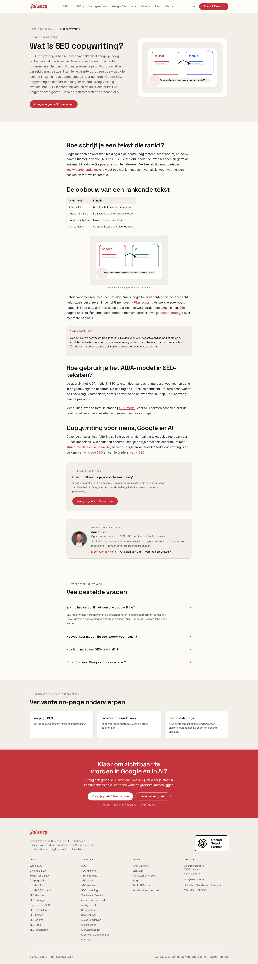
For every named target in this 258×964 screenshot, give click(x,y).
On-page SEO (48, 28)
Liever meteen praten (153, 796)
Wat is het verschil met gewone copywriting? (129, 607)
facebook (202, 885)
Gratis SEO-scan (213, 6)
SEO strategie (37, 900)
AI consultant (88, 924)
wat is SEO (136, 452)
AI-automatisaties (91, 929)
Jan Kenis (98, 532)
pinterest (202, 889)
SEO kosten (36, 914)
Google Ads (119, 6)
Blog (157, 6)
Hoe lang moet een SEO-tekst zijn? (129, 649)
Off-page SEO (38, 880)
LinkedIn (189, 885)
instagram (216, 885)
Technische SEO (39, 875)
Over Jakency (141, 865)
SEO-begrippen (39, 929)
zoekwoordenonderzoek (83, 169)
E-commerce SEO (40, 905)
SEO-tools (35, 924)
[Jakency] (39, 6)
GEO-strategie (89, 875)
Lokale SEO (36, 885)
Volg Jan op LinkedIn (158, 551)
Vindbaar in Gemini (92, 895)
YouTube (189, 889)
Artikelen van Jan (131, 551)
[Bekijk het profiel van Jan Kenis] (79, 539)
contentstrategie (171, 313)
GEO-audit (87, 880)
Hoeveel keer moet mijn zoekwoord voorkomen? (129, 636)
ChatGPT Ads (89, 914)
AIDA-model (127, 408)
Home (33, 28)
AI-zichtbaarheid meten (94, 900)
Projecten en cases (144, 875)
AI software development (95, 934)
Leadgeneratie (98, 6)
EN (194, 6)
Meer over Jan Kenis (104, 551)
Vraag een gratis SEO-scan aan (53, 104)
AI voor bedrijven (91, 919)
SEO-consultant (38, 909)
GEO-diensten (89, 870)
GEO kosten (88, 885)
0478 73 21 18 (192, 874)
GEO (83, 865)
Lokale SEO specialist (42, 890)
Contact (170, 6)
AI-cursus (86, 939)
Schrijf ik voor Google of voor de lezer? (129, 662)
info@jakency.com (194, 879)
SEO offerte (36, 919)
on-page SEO (93, 452)
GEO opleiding (89, 890)
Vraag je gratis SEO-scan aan (95, 501)
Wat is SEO (36, 865)
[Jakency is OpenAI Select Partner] (211, 843)
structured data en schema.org (88, 447)
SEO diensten (37, 895)
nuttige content (141, 302)
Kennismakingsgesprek (146, 890)
